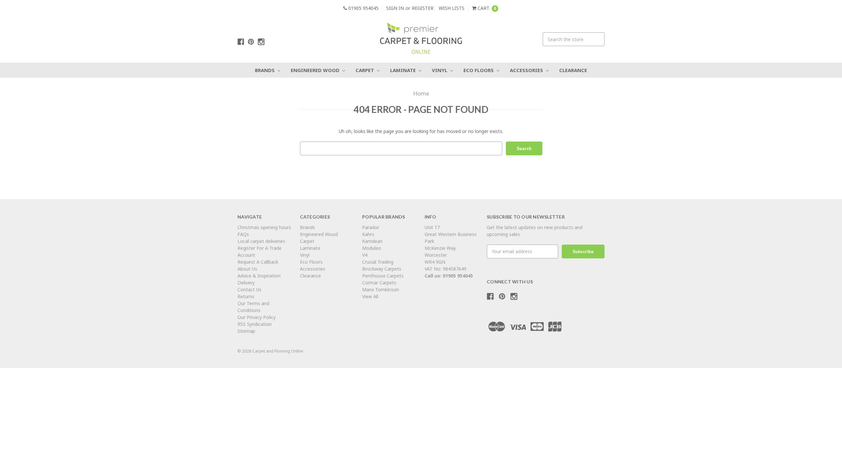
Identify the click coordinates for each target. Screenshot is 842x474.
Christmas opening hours (264, 227)
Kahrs (368, 234)
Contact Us (249, 289)
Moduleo (371, 248)
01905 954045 (363, 8)
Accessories (527, 70)
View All (370, 296)
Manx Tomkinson (380, 289)
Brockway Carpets (381, 269)
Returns (245, 296)
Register (422, 8)
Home (421, 93)
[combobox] (574, 39)
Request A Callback (257, 262)
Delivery (246, 282)
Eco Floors (479, 70)
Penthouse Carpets (383, 276)
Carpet (365, 70)
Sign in (395, 8)
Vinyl (440, 70)
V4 (364, 255)
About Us (247, 269)
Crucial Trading (377, 262)
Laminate (403, 70)
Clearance (573, 70)
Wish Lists (451, 8)
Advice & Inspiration (259, 276)
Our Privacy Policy (256, 317)
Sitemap (246, 331)
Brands (265, 70)
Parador (370, 227)
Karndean (372, 241)
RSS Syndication (254, 324)
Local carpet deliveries (261, 241)
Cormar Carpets (379, 282)
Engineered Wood (316, 70)
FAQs (243, 234)
